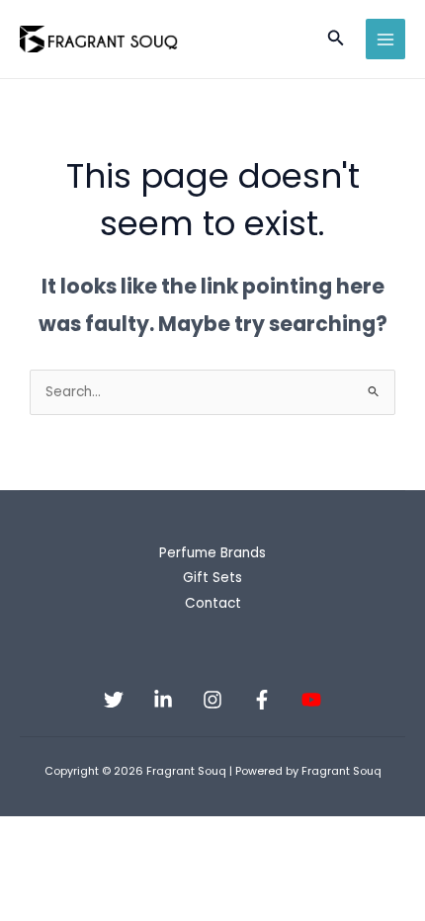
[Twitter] (114, 700)
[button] (336, 39)
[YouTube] (311, 700)
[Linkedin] (163, 700)
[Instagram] (212, 700)
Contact (213, 603)
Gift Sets (212, 577)
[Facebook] (262, 700)
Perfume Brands (212, 553)
